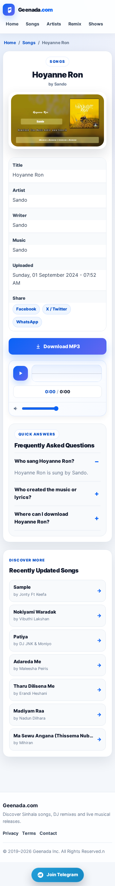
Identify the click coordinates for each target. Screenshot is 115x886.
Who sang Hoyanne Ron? (44, 461)
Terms (29, 833)
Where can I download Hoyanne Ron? (41, 518)
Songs (32, 23)
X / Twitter (56, 308)
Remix (74, 23)
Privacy (10, 833)
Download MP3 (62, 346)
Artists (54, 23)
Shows (96, 23)
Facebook (26, 308)
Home (12, 23)
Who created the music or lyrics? (45, 493)
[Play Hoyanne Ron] (20, 373)
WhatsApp (27, 321)
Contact (48, 833)
